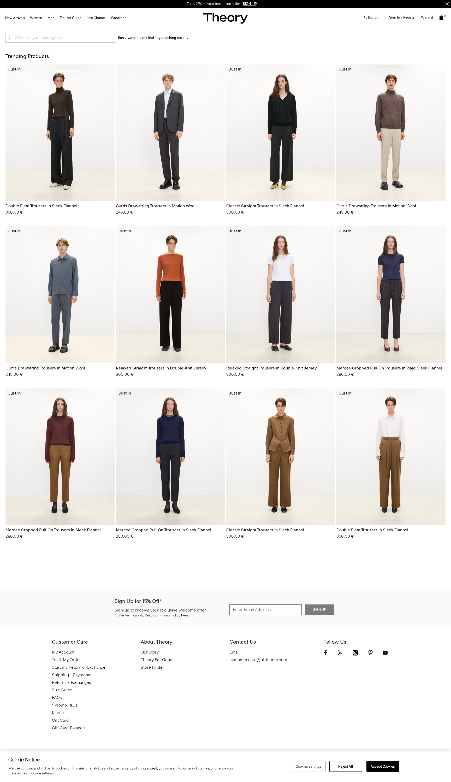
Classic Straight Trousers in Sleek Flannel (265, 205)
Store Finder (152, 667)
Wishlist (427, 17)
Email (234, 652)
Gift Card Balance (68, 727)
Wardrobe (118, 18)
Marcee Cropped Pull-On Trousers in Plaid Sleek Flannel (389, 368)
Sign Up (319, 610)
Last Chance (96, 18)
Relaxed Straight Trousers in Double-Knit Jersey (161, 368)
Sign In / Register (402, 17)
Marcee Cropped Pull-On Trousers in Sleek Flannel (53, 529)
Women (36, 18)
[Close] (447, 3)
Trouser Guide (70, 18)
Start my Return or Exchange (78, 667)
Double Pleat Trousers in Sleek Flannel (41, 205)
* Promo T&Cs (65, 705)
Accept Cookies (383, 766)
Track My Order (66, 659)
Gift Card (60, 720)
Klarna (58, 712)
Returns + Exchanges (71, 682)
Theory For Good (157, 659)
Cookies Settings (308, 766)
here (184, 615)
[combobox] (60, 37)
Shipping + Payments (71, 674)
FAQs (57, 697)
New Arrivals (15, 18)
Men (51, 18)
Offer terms (125, 615)
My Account (63, 652)
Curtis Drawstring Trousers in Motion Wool (155, 205)
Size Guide (62, 689)
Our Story (150, 652)
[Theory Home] (225, 18)
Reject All (345, 766)
